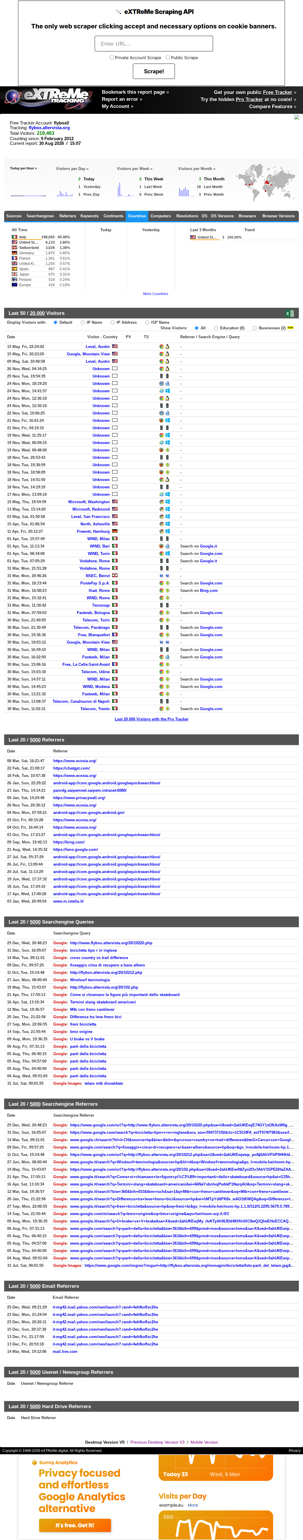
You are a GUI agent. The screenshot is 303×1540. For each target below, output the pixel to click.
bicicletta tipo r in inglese (93, 950)
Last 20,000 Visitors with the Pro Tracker (151, 719)
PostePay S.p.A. (95, 583)
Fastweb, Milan (96, 657)
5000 (35, 740)
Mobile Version (204, 1442)
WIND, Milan (98, 539)
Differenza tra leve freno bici (96, 1017)
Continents (113, 216)
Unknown (101, 369)
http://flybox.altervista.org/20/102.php (104, 987)
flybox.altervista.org (49, 127)
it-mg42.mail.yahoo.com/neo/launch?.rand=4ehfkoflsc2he (105, 1307)
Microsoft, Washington (89, 502)
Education (231, 328)
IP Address (126, 322)
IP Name (94, 322)
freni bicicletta (83, 1024)
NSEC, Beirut (98, 576)
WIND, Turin (99, 553)
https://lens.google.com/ (75, 849)
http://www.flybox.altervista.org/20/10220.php (111, 943)
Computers (161, 216)
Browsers (247, 216)
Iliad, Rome (99, 590)
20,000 (37, 313)
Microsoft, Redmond (91, 509)
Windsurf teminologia (90, 980)
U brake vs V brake (87, 1039)
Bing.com (209, 590)
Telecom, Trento (95, 709)
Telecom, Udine (95, 672)
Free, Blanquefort (94, 635)
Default (65, 322)
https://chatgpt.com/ (71, 768)
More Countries (155, 294)
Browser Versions (278, 216)
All (202, 328)
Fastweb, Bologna (93, 613)
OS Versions (222, 216)
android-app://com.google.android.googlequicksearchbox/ (106, 783)
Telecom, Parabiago (91, 627)
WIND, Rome (98, 598)
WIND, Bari (100, 546)
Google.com (211, 553)
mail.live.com (65, 1351)
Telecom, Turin (96, 620)
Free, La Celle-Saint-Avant (86, 664)
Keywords (89, 216)
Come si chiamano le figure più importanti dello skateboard (125, 994)
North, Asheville (95, 524)
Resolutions (187, 216)
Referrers (67, 216)
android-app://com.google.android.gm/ (89, 812)
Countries (137, 216)
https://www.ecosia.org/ (74, 761)
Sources (13, 216)
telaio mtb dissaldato (104, 1083)
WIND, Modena (96, 686)
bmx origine (81, 1031)
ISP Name (159, 322)
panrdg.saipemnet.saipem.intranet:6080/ (90, 790)
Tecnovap (101, 605)
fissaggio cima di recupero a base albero (107, 965)
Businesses (272, 328)
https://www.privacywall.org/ (79, 798)
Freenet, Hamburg (93, 531)
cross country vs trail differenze (99, 958)
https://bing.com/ (69, 842)
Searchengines (40, 216)
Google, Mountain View (88, 354)
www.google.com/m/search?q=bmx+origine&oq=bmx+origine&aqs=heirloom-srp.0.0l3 (149, 1214)
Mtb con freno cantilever (92, 1009)
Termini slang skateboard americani (103, 1002)
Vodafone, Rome (95, 561)
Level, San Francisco (90, 516)
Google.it (208, 546)
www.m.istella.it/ (68, 901)
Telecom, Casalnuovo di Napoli (81, 701)
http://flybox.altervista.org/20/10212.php (106, 972)
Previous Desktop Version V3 (157, 1442)
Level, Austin (98, 346)
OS (204, 216)
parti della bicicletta (88, 1046)
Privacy (295, 1451)
